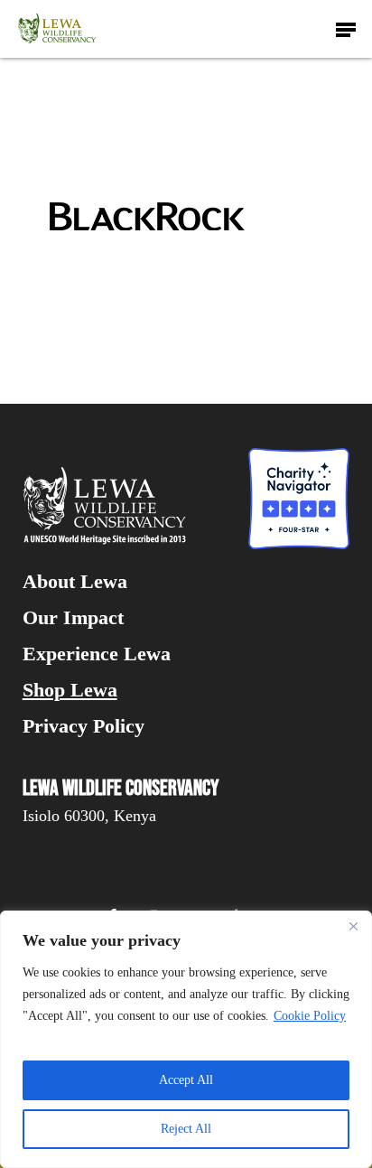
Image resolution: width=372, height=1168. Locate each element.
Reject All (186, 1128)
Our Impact (73, 618)
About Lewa (75, 582)
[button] (346, 29)
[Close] (353, 926)
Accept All (186, 1080)
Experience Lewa (97, 654)
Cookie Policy (310, 1016)
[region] (186, 1039)
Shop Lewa (70, 690)
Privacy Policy (83, 726)
